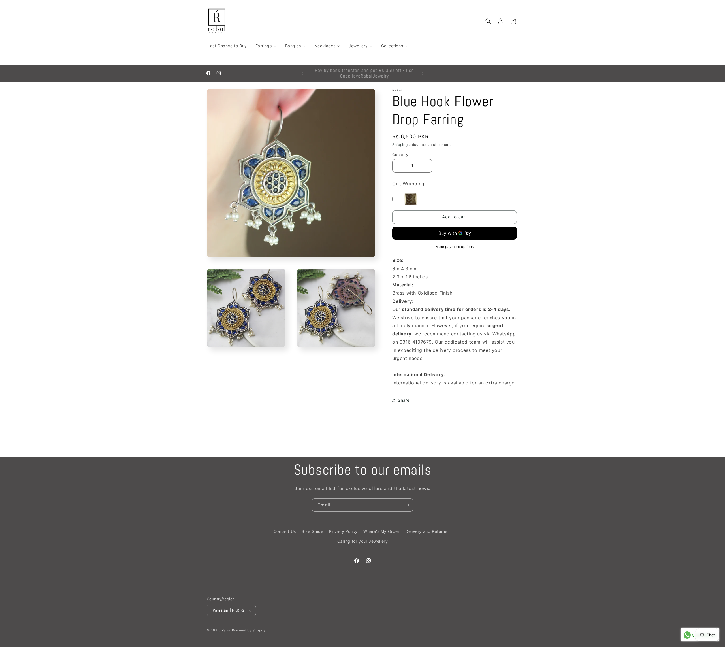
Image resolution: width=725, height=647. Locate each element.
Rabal (226, 631)
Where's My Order (381, 531)
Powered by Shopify (249, 631)
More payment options (455, 246)
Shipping (400, 144)
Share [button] (404, 400)
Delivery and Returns (426, 531)
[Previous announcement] (302, 73)
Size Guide (312, 531)
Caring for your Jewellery (362, 541)
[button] (488, 21)
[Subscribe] (407, 505)
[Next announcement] (423, 73)
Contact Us (285, 531)
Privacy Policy (343, 531)
